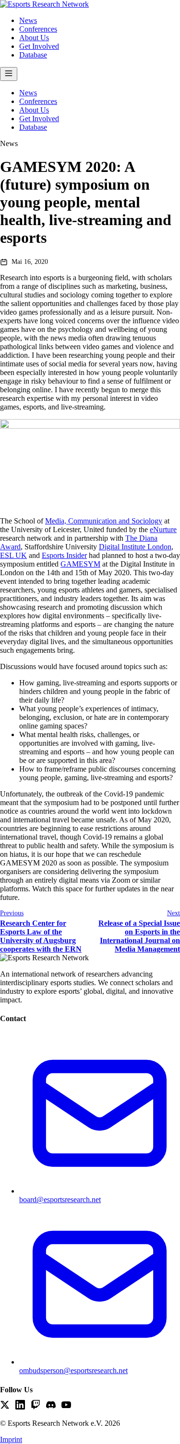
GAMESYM (80, 564)
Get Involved (39, 46)
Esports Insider (64, 555)
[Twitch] (35, 1405)
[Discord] (51, 1405)
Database (33, 55)
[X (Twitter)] (5, 1405)
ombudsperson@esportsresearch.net (73, 1370)
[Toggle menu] (8, 74)
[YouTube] (66, 1405)
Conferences (38, 29)
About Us (34, 38)
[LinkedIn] (20, 1405)
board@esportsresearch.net (60, 1199)
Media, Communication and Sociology (103, 521)
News (28, 20)
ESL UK (13, 555)
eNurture (163, 529)
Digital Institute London (135, 547)
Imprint (11, 1439)
